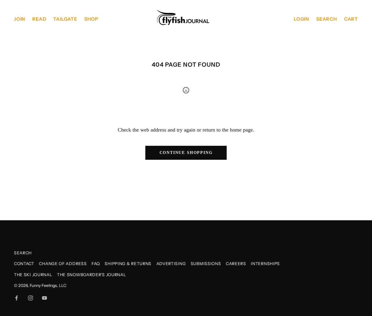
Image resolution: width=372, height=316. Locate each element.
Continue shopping (186, 152)
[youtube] (44, 298)
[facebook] (17, 298)
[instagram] (30, 298)
